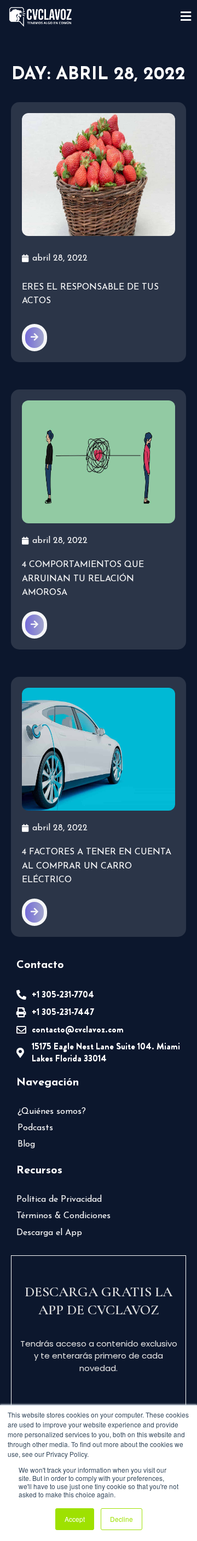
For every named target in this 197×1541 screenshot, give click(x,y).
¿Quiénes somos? (52, 1111)
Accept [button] (75, 1519)
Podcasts (35, 1128)
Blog (26, 1144)
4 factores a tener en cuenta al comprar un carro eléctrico (96, 866)
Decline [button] (121, 1519)
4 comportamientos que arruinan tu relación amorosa (83, 578)
